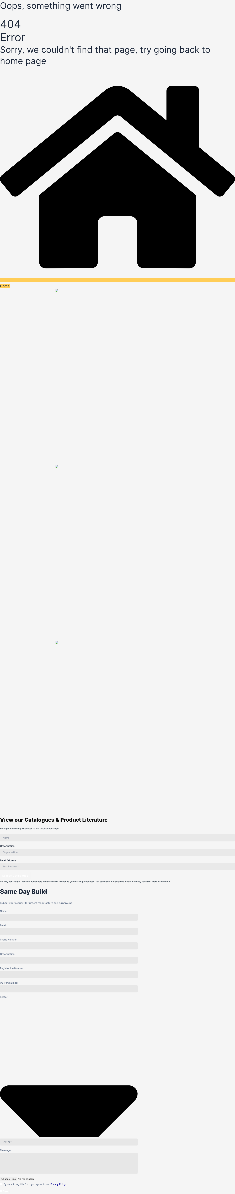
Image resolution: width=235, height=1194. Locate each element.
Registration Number (11, 968)
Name (3, 911)
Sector (3, 996)
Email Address (8, 860)
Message (5, 1150)
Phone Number (8, 939)
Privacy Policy (140, 881)
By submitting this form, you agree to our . (35, 1184)
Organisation (7, 845)
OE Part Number (9, 982)
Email (3, 925)
